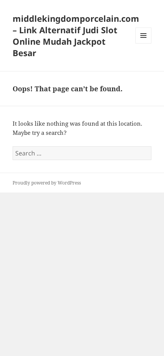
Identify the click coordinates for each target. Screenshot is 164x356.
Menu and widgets (143, 43)
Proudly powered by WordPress (47, 183)
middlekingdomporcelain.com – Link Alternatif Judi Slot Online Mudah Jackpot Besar (76, 35)
